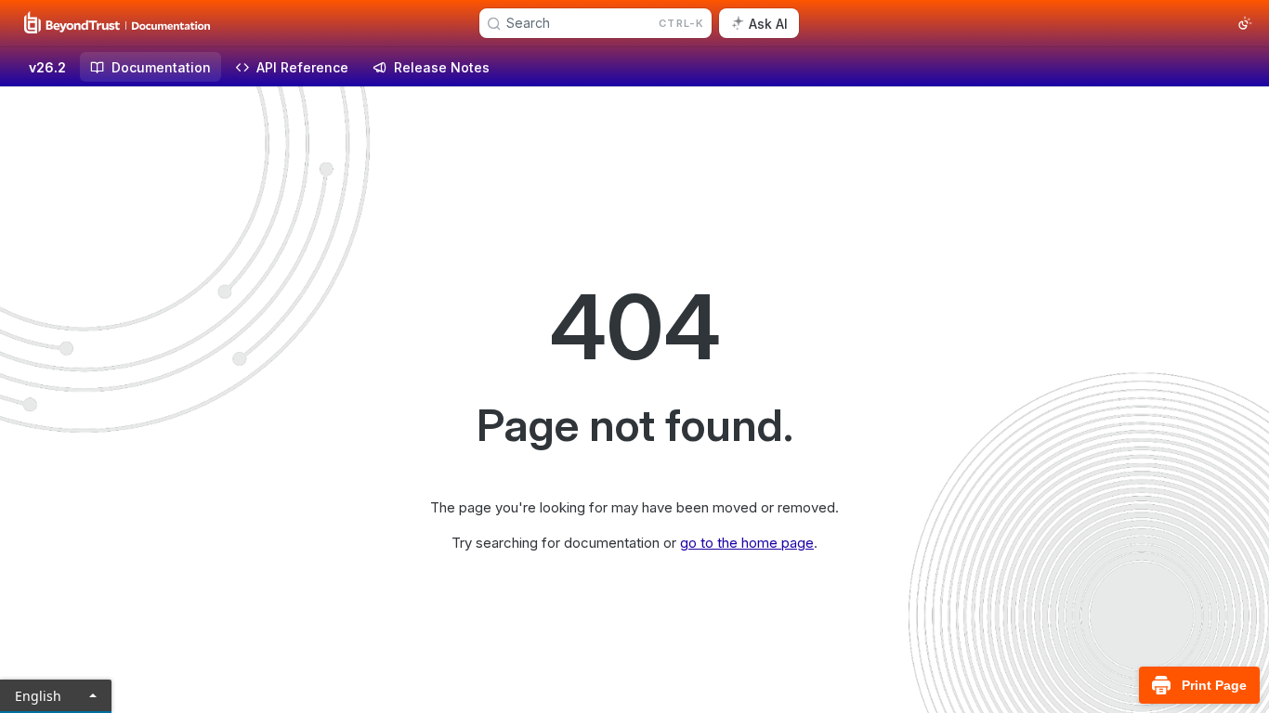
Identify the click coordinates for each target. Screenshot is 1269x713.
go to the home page (747, 542)
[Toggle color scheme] (1245, 23)
